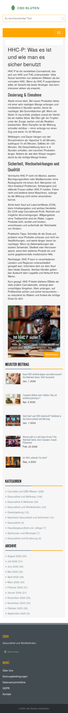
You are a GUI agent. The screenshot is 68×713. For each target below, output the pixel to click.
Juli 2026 (15, 561)
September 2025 (18, 613)
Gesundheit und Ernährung (24, 538)
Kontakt (7, 694)
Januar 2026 (17, 592)
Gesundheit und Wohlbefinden (26, 507)
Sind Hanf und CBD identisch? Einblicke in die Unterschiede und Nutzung (42, 417)
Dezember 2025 (19, 597)
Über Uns (8, 670)
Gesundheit (15, 522)
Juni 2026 (15, 566)
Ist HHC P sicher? (26, 337)
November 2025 (19, 603)
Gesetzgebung (18, 512)
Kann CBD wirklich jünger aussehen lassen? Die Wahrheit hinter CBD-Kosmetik (42, 375)
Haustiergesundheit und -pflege (26, 528)
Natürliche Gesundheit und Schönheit (30, 517)
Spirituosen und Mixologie (23, 533)
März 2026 (16, 582)
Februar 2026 (17, 587)
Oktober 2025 (17, 608)
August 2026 (17, 556)
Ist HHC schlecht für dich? (35, 457)
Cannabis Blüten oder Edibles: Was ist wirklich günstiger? (40, 396)
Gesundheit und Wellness (24, 496)
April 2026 (15, 577)
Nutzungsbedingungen (15, 676)
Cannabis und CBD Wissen (25, 491)
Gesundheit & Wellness (22, 501)
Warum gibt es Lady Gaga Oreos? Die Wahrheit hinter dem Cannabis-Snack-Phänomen (40, 439)
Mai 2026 (15, 571)
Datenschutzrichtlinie (14, 682)
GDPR (6, 688)
